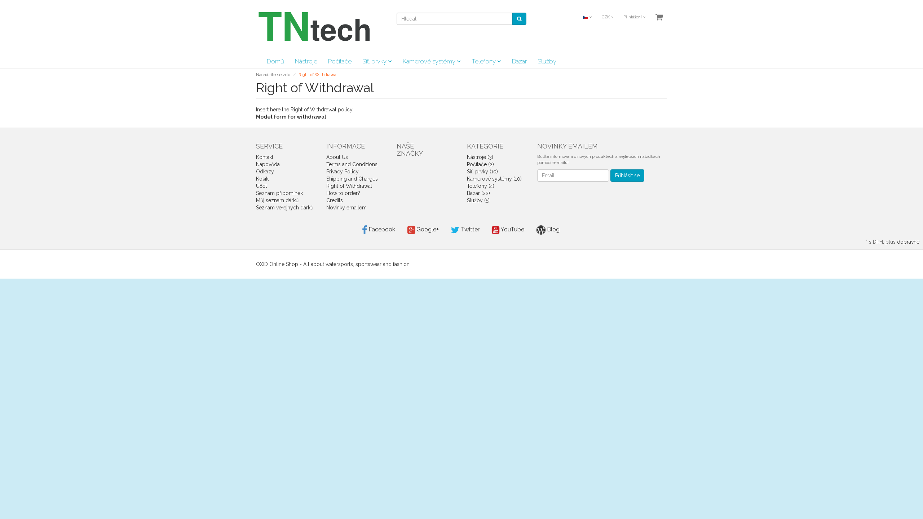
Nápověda (268, 164)
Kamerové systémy (430, 61)
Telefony (484, 61)
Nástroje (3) (480, 157)
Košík (262, 179)
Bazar (519, 61)
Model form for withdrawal (291, 117)
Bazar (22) (478, 193)
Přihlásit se (627, 175)
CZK (606, 17)
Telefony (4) (480, 186)
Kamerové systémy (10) (494, 179)
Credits (334, 200)
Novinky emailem (346, 207)
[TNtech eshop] (313, 27)
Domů (275, 61)
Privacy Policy (342, 171)
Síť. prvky (375, 61)
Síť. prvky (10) (482, 171)
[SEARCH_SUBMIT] (519, 19)
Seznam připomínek (279, 193)
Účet (261, 186)
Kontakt (264, 157)
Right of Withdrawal (349, 186)
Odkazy (265, 171)
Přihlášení (633, 17)
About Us (337, 157)
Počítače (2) (480, 164)
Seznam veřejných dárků (284, 207)
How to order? (343, 193)
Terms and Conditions (351, 164)
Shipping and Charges (352, 179)
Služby (547, 61)
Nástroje (306, 61)
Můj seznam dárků (277, 200)
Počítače (340, 61)
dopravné (908, 242)
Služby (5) (478, 200)
